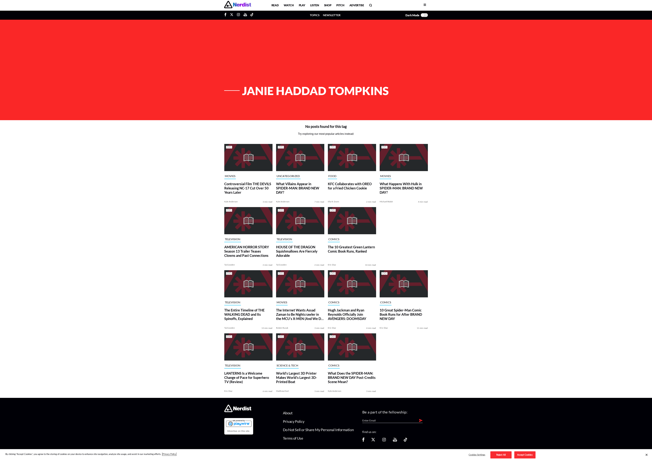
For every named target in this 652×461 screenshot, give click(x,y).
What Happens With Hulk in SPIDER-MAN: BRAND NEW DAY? (401, 188)
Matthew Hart (282, 391)
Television (232, 239)
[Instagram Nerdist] (238, 15)
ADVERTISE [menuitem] (356, 5)
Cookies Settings (477, 454)
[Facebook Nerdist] (226, 15)
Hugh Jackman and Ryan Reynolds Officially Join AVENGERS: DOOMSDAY (347, 314)
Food (332, 176)
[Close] (646, 455)
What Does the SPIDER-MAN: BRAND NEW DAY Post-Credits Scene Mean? (352, 377)
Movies (230, 176)
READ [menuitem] (275, 5)
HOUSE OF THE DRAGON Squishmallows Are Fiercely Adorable (297, 251)
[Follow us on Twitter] (373, 440)
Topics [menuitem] (315, 15)
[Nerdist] (237, 5)
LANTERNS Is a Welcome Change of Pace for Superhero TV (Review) (246, 377)
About (288, 413)
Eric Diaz (332, 264)
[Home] (237, 411)
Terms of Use (293, 438)
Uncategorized (288, 176)
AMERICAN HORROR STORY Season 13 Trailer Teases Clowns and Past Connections (246, 251)
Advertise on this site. (238, 431)
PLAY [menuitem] (302, 5)
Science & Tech (287, 365)
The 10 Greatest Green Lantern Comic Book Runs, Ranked (351, 249)
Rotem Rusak (282, 328)
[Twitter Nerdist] (231, 15)
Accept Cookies (525, 454)
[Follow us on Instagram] (384, 440)
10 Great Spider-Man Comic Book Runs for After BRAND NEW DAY (401, 314)
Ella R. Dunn (333, 201)
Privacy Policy (293, 421)
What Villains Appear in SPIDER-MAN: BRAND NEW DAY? (297, 188)
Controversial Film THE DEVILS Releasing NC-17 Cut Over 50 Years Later (247, 188)
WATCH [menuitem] (289, 5)
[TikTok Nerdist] (252, 15)
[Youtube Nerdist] (245, 15)
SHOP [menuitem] (327, 5)
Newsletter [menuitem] (331, 15)
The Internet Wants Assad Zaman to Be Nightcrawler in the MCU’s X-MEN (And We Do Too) (299, 314)
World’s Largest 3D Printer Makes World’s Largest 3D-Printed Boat (296, 377)
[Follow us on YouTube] (395, 440)
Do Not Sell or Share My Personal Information (318, 429)
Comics (333, 239)
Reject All (501, 454)
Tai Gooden (229, 264)
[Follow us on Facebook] (363, 440)
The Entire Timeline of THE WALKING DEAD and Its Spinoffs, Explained (244, 314)
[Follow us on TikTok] (405, 440)
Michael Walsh (386, 201)
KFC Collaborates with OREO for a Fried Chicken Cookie (350, 186)
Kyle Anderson (231, 201)
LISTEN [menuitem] (314, 5)
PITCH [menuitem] (340, 5)
